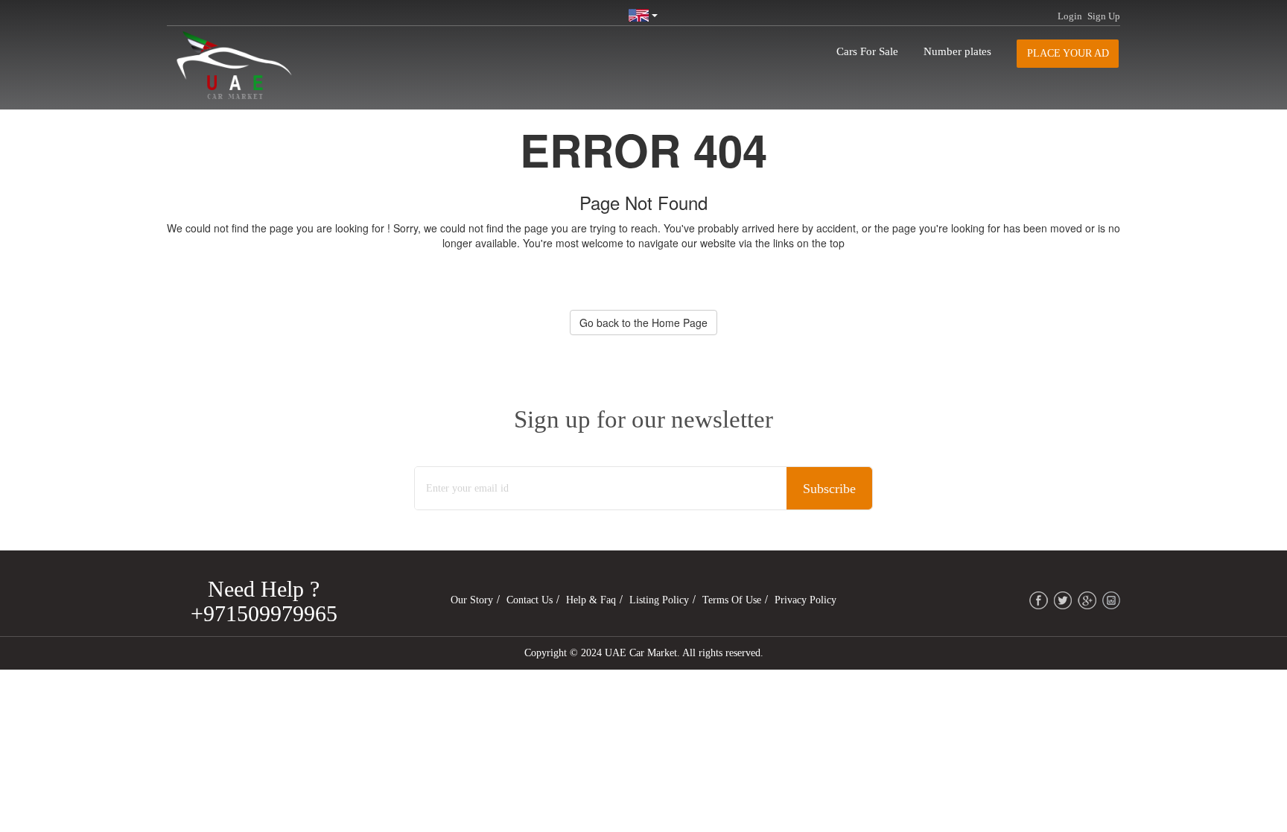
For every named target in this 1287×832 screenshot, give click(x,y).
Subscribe (829, 488)
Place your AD (1068, 53)
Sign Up (1103, 16)
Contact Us (529, 600)
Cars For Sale (867, 51)
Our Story (472, 600)
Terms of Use (731, 600)
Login (1070, 16)
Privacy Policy (805, 600)
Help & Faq (591, 600)
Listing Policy (659, 600)
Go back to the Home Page (643, 322)
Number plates (957, 51)
